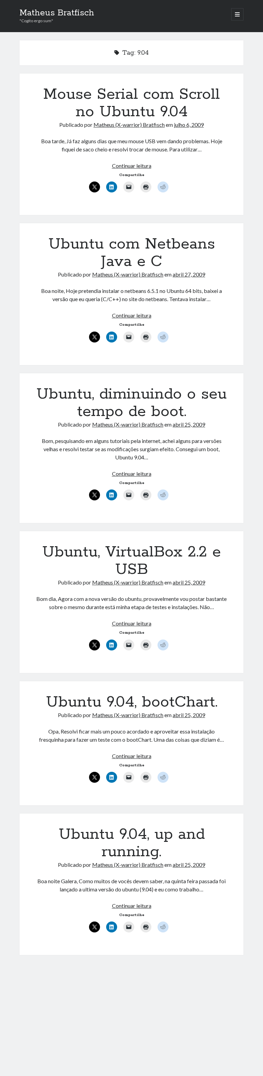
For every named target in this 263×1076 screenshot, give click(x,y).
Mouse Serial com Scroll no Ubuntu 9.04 (131, 103)
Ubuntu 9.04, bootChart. (131, 702)
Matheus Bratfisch (57, 13)
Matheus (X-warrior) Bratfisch (129, 124)
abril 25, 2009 (189, 424)
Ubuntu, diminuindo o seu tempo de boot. (131, 402)
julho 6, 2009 (189, 124)
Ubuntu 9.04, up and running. (132, 843)
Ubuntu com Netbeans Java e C (131, 252)
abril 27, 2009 (189, 274)
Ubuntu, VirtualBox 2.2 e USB (131, 560)
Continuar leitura (131, 165)
